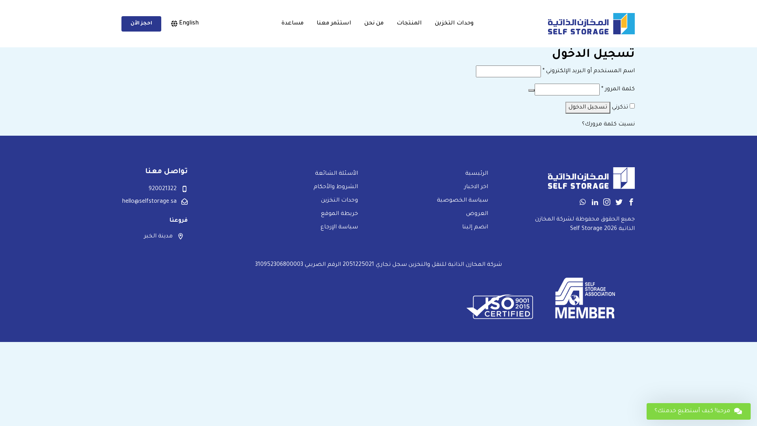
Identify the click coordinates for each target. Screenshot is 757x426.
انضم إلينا (475, 227)
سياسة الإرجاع (339, 227)
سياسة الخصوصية (462, 201)
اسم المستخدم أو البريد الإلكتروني (589, 71)
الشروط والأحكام (335, 187)
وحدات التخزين (454, 24)
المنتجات (409, 24)
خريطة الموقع (339, 214)
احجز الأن (141, 23)
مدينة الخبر (158, 237)
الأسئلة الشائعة (336, 174)
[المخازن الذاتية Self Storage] (591, 24)
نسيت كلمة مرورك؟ (608, 124)
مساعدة (293, 24)
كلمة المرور (618, 89)
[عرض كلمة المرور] (531, 90)
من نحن (374, 24)
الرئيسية (476, 174)
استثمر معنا (334, 24)
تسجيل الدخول (588, 108)
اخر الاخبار (476, 187)
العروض (477, 214)
